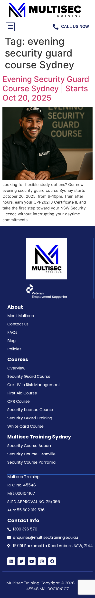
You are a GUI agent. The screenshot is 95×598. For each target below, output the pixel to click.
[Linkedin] (11, 561)
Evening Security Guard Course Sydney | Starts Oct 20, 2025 (45, 88)
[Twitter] (21, 561)
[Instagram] (42, 561)
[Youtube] (32, 561)
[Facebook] (52, 561)
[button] (10, 27)
